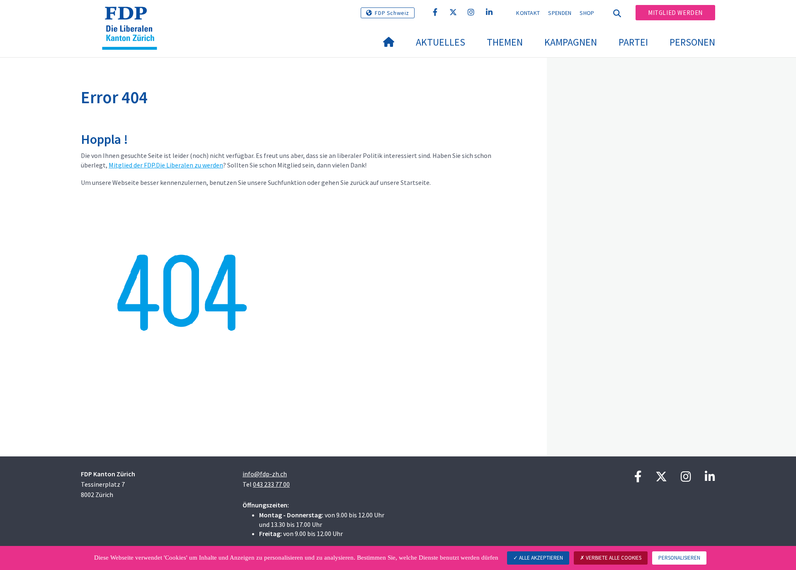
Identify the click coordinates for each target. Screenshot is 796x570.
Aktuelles (440, 42)
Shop (587, 13)
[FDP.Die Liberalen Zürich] (132, 17)
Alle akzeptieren (540, 557)
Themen (505, 42)
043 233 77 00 (271, 484)
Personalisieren (679, 557)
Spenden (559, 13)
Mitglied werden (675, 13)
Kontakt (528, 13)
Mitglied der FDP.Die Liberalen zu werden (166, 165)
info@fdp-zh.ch (265, 474)
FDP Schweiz (392, 13)
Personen (692, 42)
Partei (633, 42)
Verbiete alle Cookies (613, 557)
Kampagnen (570, 42)
